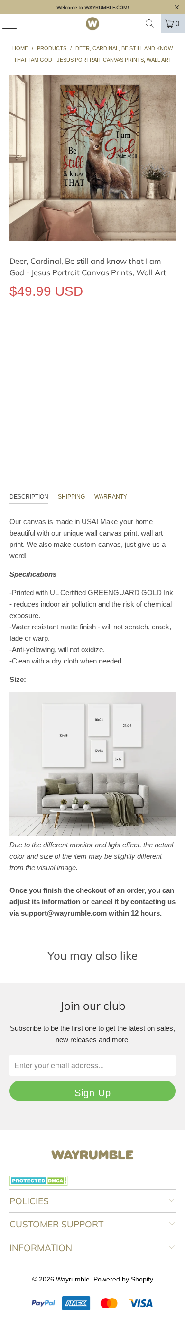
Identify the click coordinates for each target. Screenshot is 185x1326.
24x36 (87, 334)
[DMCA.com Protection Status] (38, 1183)
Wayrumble (73, 1279)
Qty (14, 362)
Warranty (110, 496)
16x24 (55, 334)
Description (28, 496)
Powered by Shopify (123, 1279)
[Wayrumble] (92, 23)
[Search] (150, 23)
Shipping (71, 496)
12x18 (23, 334)
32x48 (119, 334)
